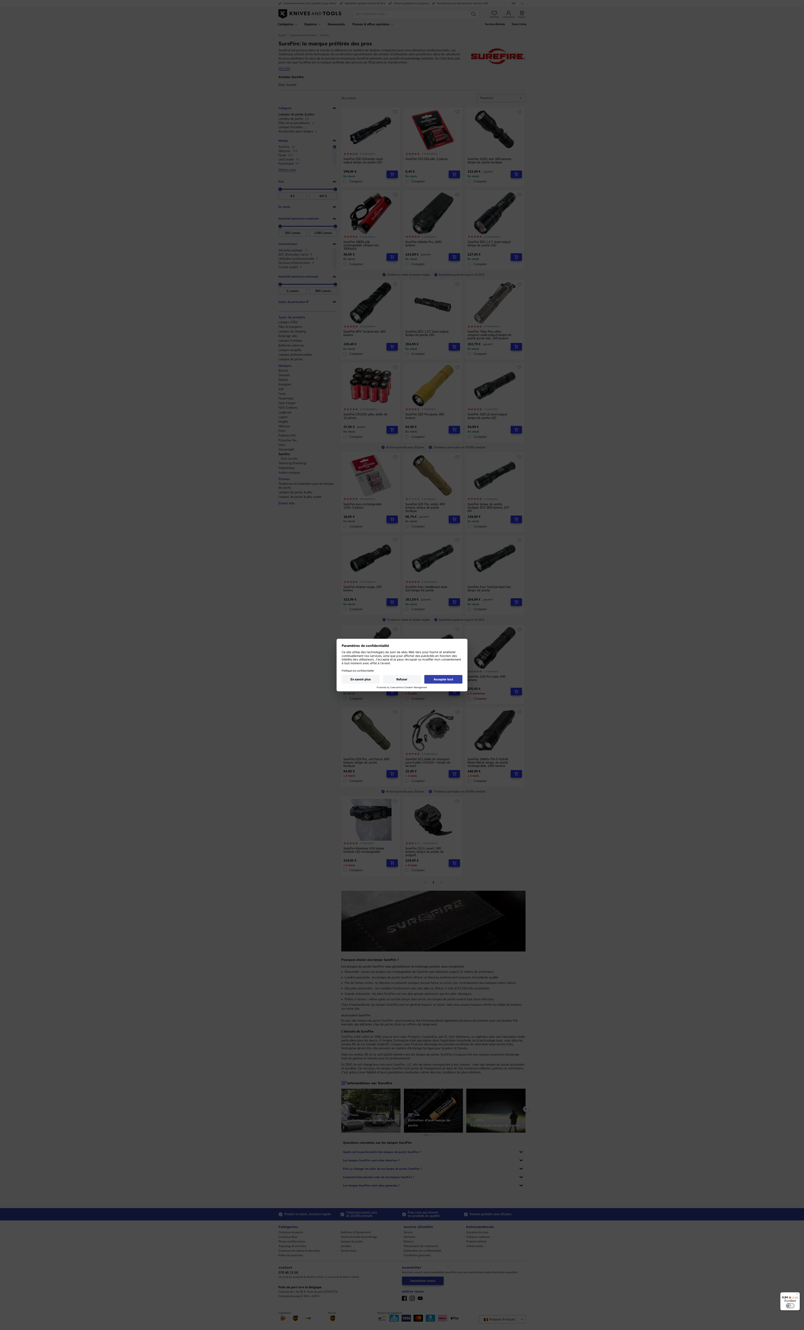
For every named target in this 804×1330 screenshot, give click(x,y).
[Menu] (797, 1294)
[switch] (790, 1305)
